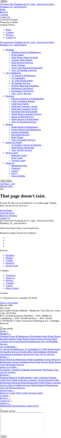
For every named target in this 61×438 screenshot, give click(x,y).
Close (3, 436)
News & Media (18, 176)
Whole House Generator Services (26, 114)
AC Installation (18, 78)
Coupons (4, 14)
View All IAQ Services (21, 150)
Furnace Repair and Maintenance (26, 129)
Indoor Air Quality (14, 142)
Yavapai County (18, 160)
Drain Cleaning (18, 65)
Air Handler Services (20, 83)
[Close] (1, 326)
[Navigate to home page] (30, 7)
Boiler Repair (17, 137)
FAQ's (36, 406)
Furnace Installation (20, 132)
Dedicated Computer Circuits (24, 106)
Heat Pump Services (20, 135)
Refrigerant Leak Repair (22, 88)
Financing (15, 168)
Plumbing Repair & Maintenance (26, 52)
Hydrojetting (36, 336)
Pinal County (17, 158)
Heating (9, 124)
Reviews (4, 12)
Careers (14, 171)
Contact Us (5, 17)
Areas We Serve (7, 213)
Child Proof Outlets (20, 104)
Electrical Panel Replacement (24, 111)
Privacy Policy (12, 288)
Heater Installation (35, 359)
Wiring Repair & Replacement (24, 119)
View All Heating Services (23, 140)
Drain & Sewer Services (22, 62)
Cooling (9, 260)
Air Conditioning (13, 73)
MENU (4, 1)
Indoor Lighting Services (22, 116)
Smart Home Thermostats (22, 147)
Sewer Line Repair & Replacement (27, 68)
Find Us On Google (9, 303)
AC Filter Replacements (22, 80)
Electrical (10, 96)
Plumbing (10, 50)
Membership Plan (19, 165)
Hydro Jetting (17, 55)
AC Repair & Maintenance (23, 75)
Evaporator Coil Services (22, 91)
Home (3, 9)
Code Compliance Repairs (23, 101)
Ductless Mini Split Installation (25, 86)
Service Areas (12, 153)
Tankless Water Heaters (21, 60)
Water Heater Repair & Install (24, 57)
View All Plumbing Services (24, 70)
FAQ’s (14, 173)
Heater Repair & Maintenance (24, 127)
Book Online (6, 181)
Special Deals (6, 210)
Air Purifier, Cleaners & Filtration (26, 145)
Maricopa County (19, 155)
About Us (10, 163)
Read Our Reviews (8, 215)
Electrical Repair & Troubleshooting (27, 98)
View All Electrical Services (23, 122)
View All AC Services (21, 93)
